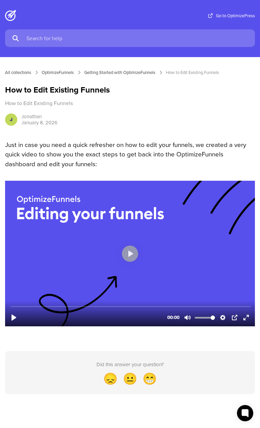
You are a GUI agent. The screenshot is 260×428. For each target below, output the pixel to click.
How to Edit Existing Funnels (192, 72)
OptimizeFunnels (58, 72)
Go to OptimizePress (235, 16)
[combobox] (137, 38)
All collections (18, 72)
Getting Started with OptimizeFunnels (119, 72)
